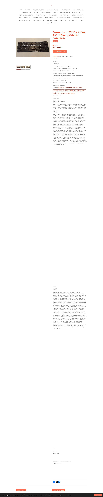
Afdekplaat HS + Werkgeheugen (68, 93)
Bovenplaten (61, 87)
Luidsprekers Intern (57, 92)
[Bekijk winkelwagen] (55, 23)
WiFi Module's (74, 92)
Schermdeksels (74, 89)
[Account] (48, 23)
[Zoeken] (51, 23)
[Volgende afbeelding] (48, 47)
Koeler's (58, 93)
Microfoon (82, 90)
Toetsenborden (78, 87)
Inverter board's (65, 90)
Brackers (55, 89)
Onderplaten (68, 89)
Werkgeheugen (60, 89)
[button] (18, 67)
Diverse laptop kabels (75, 90)
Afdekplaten (81, 89)
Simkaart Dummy (66, 92)
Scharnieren (67, 87)
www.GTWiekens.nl (31, 493)
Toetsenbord (56, 56)
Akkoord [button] (98, 495)
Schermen (72, 87)
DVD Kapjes (59, 90)
